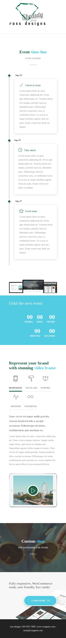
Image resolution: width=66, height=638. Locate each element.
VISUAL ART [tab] (31, 388)
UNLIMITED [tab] (30, 406)
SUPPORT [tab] (45, 388)
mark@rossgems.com (33, 630)
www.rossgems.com (46, 626)
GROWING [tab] (16, 406)
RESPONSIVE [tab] (15, 388)
